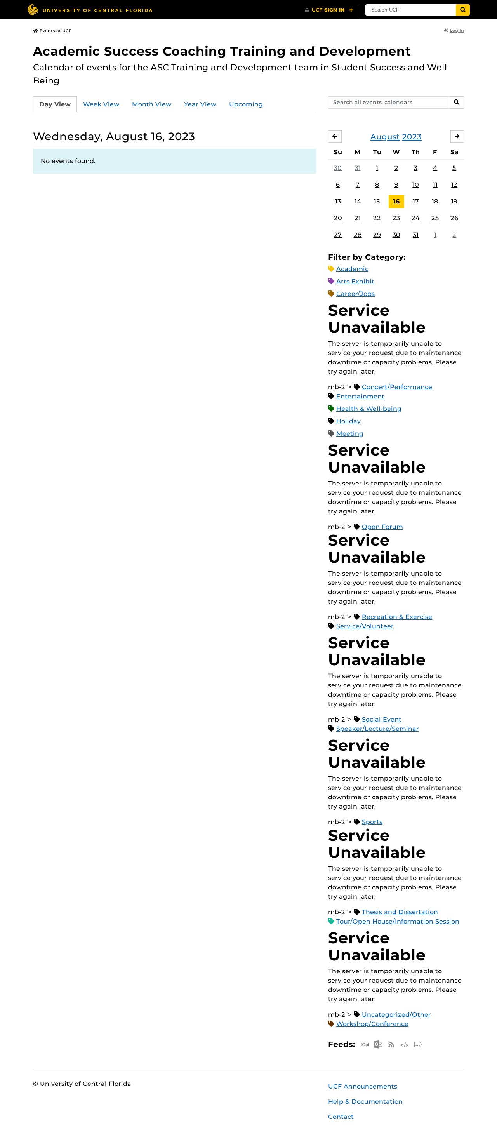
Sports (372, 822)
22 (377, 218)
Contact (341, 1116)
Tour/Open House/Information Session (397, 921)
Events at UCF (55, 30)
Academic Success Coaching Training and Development (222, 51)
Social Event (381, 719)
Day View (55, 104)
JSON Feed (417, 1044)
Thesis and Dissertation (400, 912)
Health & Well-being (368, 408)
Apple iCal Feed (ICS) (365, 1044)
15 (377, 201)
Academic (352, 269)
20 (338, 218)
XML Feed (404, 1044)
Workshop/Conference (372, 1024)
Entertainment (360, 396)
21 (358, 218)
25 (435, 218)
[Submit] (463, 10)
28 (358, 234)
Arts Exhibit (355, 281)
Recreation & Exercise (397, 617)
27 (338, 234)
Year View (200, 104)
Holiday (348, 421)
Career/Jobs (355, 293)
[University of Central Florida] (89, 9)
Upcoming (246, 104)
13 (338, 201)
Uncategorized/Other (396, 1014)
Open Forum (382, 526)
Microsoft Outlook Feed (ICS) (378, 1044)
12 (454, 184)
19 (454, 201)
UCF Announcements (362, 1086)
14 (358, 201)
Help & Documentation (365, 1101)
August (385, 136)
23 (396, 218)
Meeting (349, 433)
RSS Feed (391, 1044)
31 (358, 168)
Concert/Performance (397, 387)
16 (396, 201)
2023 (412, 136)
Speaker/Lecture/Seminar (377, 728)
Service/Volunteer (365, 626)
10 (415, 184)
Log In (457, 30)
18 (435, 201)
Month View (152, 104)
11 (435, 184)
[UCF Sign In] (329, 10)
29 (377, 234)
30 (338, 168)
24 (416, 218)
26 (454, 218)
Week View (101, 104)
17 (416, 201)
